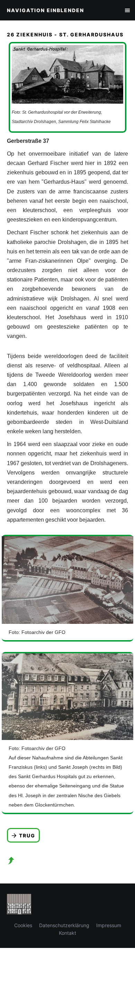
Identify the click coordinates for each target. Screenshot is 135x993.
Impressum (108, 925)
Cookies (23, 925)
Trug (27, 835)
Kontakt (67, 933)
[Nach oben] (11, 860)
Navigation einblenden (45, 10)
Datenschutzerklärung (64, 925)
